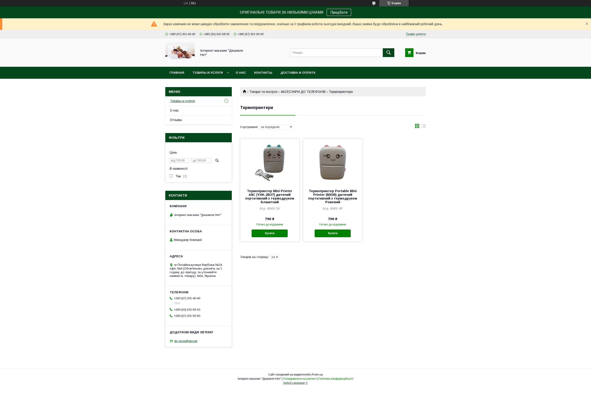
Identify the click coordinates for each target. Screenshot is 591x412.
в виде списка (424, 127)
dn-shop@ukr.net (185, 341)
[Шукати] (388, 52)
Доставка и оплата (297, 72)
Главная (176, 72)
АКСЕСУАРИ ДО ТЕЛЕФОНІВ (303, 92)
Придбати (338, 12)
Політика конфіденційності (335, 378)
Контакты (263, 72)
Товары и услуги (208, 72)
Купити (269, 233)
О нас (241, 72)
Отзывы (176, 120)
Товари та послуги (263, 92)
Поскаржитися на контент (299, 378)
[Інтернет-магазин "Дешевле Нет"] (180, 61)
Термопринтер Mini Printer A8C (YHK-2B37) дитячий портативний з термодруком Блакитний (269, 196)
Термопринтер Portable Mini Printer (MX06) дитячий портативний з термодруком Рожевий (332, 196)
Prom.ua (317, 374)
